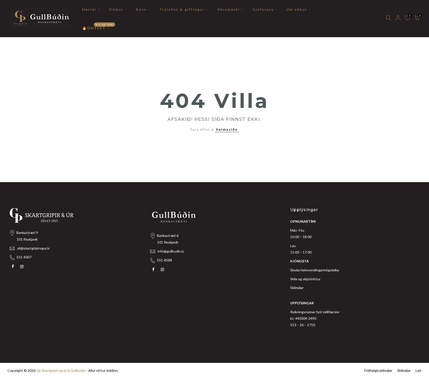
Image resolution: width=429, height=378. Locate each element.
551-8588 (164, 260)
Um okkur (296, 9)
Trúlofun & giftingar (182, 9)
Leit (419, 370)
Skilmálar (297, 287)
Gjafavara (263, 9)
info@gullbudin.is (171, 251)
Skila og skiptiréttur (305, 279)
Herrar (89, 9)
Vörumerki (228, 9)
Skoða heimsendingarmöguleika (314, 270)
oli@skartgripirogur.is (33, 248)
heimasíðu (227, 129)
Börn (141, 9)
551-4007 (24, 257)
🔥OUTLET (98, 26)
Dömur (116, 9)
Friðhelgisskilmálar (378, 370)
